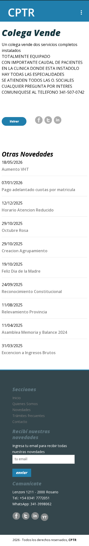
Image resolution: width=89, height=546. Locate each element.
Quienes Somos (25, 403)
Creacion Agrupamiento (24, 250)
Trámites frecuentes (28, 415)
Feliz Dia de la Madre (21, 271)
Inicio (16, 397)
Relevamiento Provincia (24, 312)
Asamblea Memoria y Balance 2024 (34, 332)
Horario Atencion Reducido (28, 210)
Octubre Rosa (15, 230)
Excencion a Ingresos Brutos (29, 352)
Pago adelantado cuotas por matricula (38, 189)
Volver (14, 121)
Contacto (19, 421)
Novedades (21, 409)
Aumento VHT (15, 169)
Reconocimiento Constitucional (32, 291)
